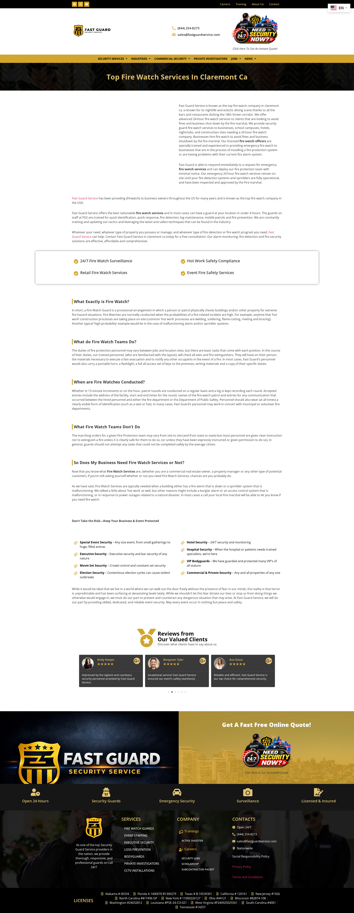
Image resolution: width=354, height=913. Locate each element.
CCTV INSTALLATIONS (139, 871)
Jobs (234, 58)
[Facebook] (74, 4)
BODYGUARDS (134, 857)
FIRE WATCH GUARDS (139, 828)
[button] (112, 59)
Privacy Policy (241, 867)
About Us (258, 4)
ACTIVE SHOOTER (192, 840)
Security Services (111, 58)
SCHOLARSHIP (190, 864)
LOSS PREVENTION (137, 850)
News (249, 58)
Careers (225, 4)
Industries (139, 58)
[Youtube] (86, 4)
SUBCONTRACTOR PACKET (198, 869)
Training (241, 4)
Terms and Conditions (247, 877)
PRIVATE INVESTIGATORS (141, 864)
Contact (274, 4)
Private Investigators (210, 58)
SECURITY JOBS (191, 858)
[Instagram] (80, 4)
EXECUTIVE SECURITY (139, 843)
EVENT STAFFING (136, 836)
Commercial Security (170, 58)
